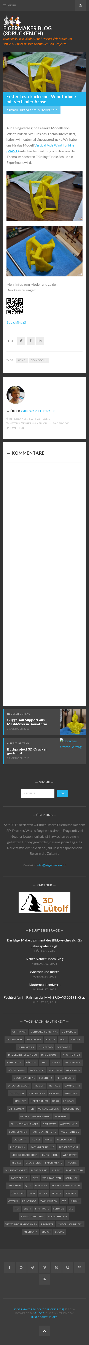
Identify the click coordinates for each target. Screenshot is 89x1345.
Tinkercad (46, 1047)
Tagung (72, 1162)
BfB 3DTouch (50, 1054)
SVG (71, 1208)
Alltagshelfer (58, 1216)
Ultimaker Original (44, 1031)
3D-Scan (68, 1101)
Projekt (76, 1039)
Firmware (42, 1208)
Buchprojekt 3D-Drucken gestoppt (27, 751)
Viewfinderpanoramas (21, 1224)
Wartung (61, 1116)
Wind (21, 360)
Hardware (34, 1039)
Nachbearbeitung (44, 1132)
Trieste (56, 1193)
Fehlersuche (65, 1078)
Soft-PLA (71, 1193)
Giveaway (49, 1124)
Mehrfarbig (39, 1170)
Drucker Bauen (18, 1085)
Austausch (17, 1093)
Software (63, 1047)
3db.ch (46, 1231)
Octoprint (21, 1139)
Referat (54, 1093)
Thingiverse (14, 1039)
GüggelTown (16, 1070)
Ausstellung (69, 1124)
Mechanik (30, 1231)
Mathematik (73, 1062)
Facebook (61, 423)
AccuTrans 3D (70, 1132)
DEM (35, 1178)
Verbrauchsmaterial (66, 1185)
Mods (63, 1039)
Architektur (71, 1054)
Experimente (53, 1162)
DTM (56, 1155)
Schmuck (71, 1178)
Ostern (13, 1201)
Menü (12, 5)
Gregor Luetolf (18, 110)
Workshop (73, 1070)
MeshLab (41, 1185)
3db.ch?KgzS (16, 322)
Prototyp (47, 1224)
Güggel (31, 1062)
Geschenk (45, 1078)
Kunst (36, 1139)
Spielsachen (37, 1093)
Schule (50, 1039)
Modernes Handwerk (44, 984)
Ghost (39, 1313)
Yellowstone (65, 1139)
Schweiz (58, 1208)
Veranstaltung (48, 1108)
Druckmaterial (24, 1078)
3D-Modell (38, 360)
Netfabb (54, 1085)
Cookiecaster (18, 1132)
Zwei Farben (48, 1201)
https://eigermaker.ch (28, 423)
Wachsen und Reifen (44, 972)
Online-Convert (16, 1170)
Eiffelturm (16, 1108)
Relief (56, 1062)
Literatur (14, 1185)
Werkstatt (70, 1155)
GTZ (64, 1201)
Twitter (17, 427)
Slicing (60, 1231)
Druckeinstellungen (22, 1054)
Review (16, 1162)
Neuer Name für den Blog (45, 959)
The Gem (39, 1085)
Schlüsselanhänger (24, 1124)
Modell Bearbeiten (25, 1155)
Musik (43, 1193)
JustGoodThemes (44, 1317)
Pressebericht (68, 1147)
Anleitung (71, 1093)
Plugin (75, 1201)
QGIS (28, 1185)
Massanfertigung (42, 1147)
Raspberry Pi (19, 1178)
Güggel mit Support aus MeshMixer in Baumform (27, 722)
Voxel (48, 1139)
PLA (17, 1208)
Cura (44, 1062)
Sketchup (55, 1070)
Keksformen (39, 1101)
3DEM (27, 1208)
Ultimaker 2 (26, 1047)
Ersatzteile (33, 1162)
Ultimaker (19, 1031)
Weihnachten (52, 1178)
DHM (32, 1193)
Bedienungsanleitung (35, 1116)
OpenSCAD (18, 1193)
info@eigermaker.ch (51, 865)
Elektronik (17, 1147)
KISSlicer (20, 1101)
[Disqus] (44, 525)
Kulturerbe (71, 1108)
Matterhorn (74, 1170)
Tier (31, 1108)
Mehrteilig (37, 1070)
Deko (55, 1101)
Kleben (57, 1170)
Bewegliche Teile (32, 1216)
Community (72, 1085)
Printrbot (29, 1201)
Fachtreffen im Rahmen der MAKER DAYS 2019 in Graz (45, 997)
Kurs (45, 1155)
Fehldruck (14, 1062)
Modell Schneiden (70, 1224)
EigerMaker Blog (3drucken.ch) (27, 31)
